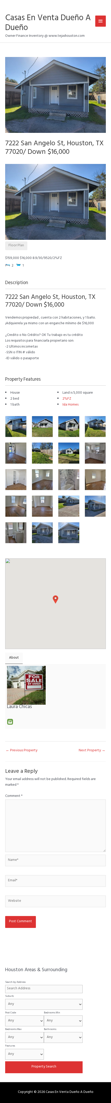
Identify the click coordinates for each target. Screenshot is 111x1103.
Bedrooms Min (52, 1013)
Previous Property (21, 750)
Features (10, 1046)
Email (10, 722)
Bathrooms (50, 1029)
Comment (13, 796)
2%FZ (66, 399)
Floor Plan (16, 245)
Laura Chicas (19, 707)
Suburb (9, 996)
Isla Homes (70, 405)
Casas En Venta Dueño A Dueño (48, 24)
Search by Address (15, 982)
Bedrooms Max (13, 1029)
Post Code (10, 1013)
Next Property (92, 750)
